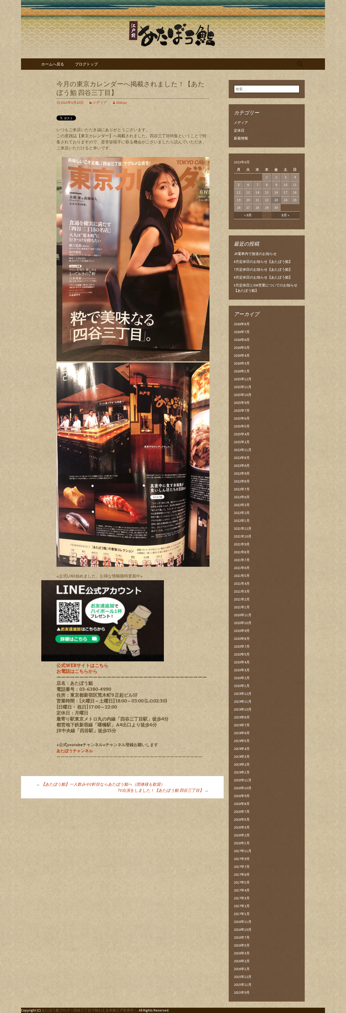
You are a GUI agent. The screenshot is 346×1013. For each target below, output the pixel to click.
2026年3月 (242, 363)
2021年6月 (242, 567)
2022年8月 (242, 481)
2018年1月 (242, 843)
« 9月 (248, 215)
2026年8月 (242, 324)
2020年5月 (242, 654)
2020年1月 (242, 685)
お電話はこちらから (77, 671)
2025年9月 (242, 402)
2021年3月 (242, 591)
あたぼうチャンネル (74, 750)
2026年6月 (242, 339)
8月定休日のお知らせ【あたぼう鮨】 (263, 261)
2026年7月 (242, 332)
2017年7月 (242, 866)
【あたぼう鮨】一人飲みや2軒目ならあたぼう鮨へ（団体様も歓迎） (100, 784)
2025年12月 (243, 379)
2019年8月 (242, 717)
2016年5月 (242, 945)
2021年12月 (243, 528)
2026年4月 (242, 355)
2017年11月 (243, 851)
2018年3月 (242, 827)
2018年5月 (242, 819)
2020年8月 (242, 638)
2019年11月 (243, 701)
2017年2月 (242, 906)
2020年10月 (243, 623)
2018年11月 (243, 780)
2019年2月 (242, 764)
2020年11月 (243, 615)
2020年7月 (242, 646)
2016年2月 (242, 961)
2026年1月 (242, 371)
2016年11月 (243, 921)
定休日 (239, 130)
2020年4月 (242, 662)
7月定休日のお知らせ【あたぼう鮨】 (263, 269)
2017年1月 (242, 914)
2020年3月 (242, 670)
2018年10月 (243, 788)
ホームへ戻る (52, 64)
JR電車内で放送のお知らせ (255, 253)
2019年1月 (242, 772)
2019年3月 (242, 756)
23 (276, 200)
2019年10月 (243, 709)
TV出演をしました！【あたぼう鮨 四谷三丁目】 (163, 790)
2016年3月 (242, 953)
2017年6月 (242, 874)
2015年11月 (243, 984)
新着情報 (241, 138)
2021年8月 (242, 552)
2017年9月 (242, 858)
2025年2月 (242, 442)
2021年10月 (243, 536)
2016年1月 (242, 969)
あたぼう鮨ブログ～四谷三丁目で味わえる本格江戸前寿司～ (89, 1010)
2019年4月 (242, 748)
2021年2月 (242, 599)
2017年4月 (242, 890)
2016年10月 (243, 929)
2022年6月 (242, 497)
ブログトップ (86, 64)
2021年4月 (242, 583)
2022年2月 (242, 512)
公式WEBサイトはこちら (82, 665)
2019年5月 (242, 741)
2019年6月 (242, 733)
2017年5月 (242, 882)
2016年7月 (242, 937)
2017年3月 (242, 898)
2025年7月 (242, 410)
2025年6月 (242, 418)
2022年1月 (242, 520)
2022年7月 (242, 489)
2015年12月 (243, 976)
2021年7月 (242, 560)
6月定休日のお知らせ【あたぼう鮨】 (263, 277)
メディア (100, 102)
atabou (121, 102)
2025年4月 (242, 434)
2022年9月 (242, 473)
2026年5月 (242, 347)
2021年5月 (242, 575)
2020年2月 (242, 678)
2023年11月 (243, 450)
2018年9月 (242, 796)
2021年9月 (242, 544)
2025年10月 (243, 394)
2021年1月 (242, 607)
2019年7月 (242, 725)
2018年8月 (242, 803)
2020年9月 (242, 630)
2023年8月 (242, 457)
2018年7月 (242, 811)
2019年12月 (243, 693)
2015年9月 (242, 992)
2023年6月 (242, 465)
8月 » (285, 215)
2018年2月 (242, 835)
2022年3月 (242, 505)
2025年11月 (243, 387)
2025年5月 (242, 426)
